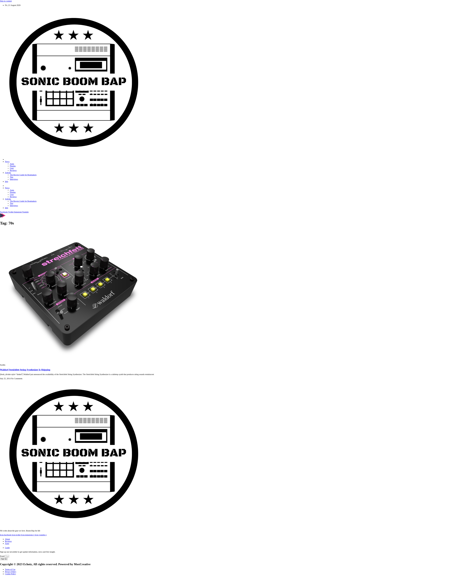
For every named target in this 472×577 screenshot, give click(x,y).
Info (6, 181)
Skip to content (6, 1)
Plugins (13, 166)
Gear (12, 168)
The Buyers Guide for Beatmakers (23, 175)
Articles (8, 173)
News (7, 162)
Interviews (14, 179)
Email (2, 556)
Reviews (13, 170)
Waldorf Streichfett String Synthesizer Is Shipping (25, 369)
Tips (11, 177)
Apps (12, 164)
